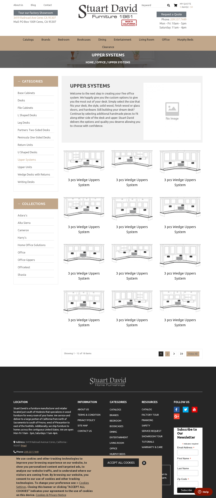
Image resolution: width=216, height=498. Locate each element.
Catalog (147, 409)
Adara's (22, 215)
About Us (18, 5)
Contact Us (85, 431)
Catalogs (28, 39)
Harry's (22, 237)
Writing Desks (26, 181)
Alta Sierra (24, 222)
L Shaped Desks (27, 115)
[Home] (108, 15)
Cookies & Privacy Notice (51, 494)
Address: (20, 442)
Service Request (151, 431)
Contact (48, 5)
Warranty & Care (152, 447)
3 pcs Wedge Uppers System (84, 182)
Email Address (185, 447)
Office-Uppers (26, 259)
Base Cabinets (26, 92)
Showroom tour (152, 436)
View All (193, 353)
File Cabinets (25, 107)
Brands (46, 39)
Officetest (24, 267)
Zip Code (183, 479)
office (101, 62)
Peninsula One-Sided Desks (34, 137)
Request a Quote (171, 14)
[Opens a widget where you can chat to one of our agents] (203, 492)
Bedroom (64, 39)
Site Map (83, 425)
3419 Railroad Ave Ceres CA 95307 (35, 17)
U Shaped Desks (27, 152)
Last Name (183, 468)
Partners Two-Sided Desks (34, 130)
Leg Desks (24, 122)
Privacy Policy (86, 420)
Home (90, 62)
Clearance (108, 47)
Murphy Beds (185, 39)
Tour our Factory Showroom (35, 12)
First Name (184, 458)
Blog (33, 5)
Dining (102, 39)
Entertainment (122, 39)
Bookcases (84, 39)
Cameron (23, 230)
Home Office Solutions (32, 245)
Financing (147, 420)
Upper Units (25, 167)
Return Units (25, 144)
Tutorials (148, 441)
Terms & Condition (89, 414)
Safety (146, 425)
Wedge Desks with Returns (34, 174)
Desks (21, 100)
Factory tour (150, 414)
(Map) (24, 445)
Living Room (146, 39)
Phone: (20, 452)
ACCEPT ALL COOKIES (121, 462)
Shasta (22, 274)
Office (166, 39)
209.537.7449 (178, 19)
